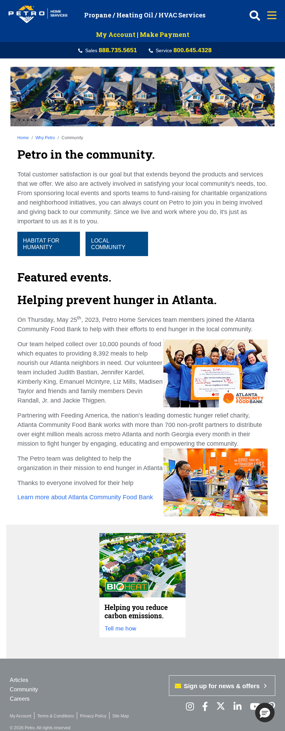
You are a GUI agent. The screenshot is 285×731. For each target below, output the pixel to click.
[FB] (205, 706)
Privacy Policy (93, 716)
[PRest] (190, 706)
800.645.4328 (192, 50)
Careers (20, 699)
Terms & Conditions (55, 716)
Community (24, 689)
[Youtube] (255, 706)
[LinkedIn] (238, 706)
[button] (265, 712)
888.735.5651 (118, 50)
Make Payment (164, 34)
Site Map (120, 716)
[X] (220, 706)
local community (108, 244)
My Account (116, 34)
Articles (19, 680)
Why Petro (45, 137)
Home (23, 137)
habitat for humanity (41, 244)
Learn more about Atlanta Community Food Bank (86, 497)
